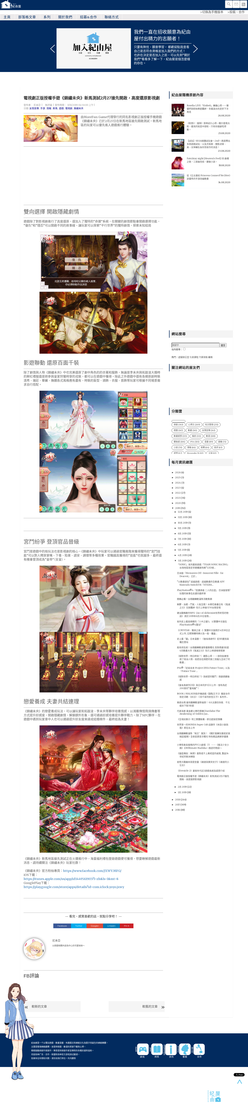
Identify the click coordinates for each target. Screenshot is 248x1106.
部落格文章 (27, 17)
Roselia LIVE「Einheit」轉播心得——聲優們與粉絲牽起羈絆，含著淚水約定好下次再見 (208, 108)
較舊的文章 (150, 1006)
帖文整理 (211, 424)
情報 (49, 108)
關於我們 (65, 17)
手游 (42, 108)
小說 (178, 447)
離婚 (210, 357)
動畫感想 (180, 436)
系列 (47, 17)
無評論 (48, 104)
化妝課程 (194, 357)
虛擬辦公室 (183, 357)
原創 (178, 424)
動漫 (210, 436)
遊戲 (61, 108)
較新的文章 (39, 1006)
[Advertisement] (93, 175)
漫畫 (208, 441)
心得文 (194, 424)
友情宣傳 (34, 108)
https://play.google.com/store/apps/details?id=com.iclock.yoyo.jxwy (74, 887)
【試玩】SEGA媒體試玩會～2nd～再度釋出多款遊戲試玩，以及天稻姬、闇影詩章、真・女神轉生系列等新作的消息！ (208, 144)
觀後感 (179, 441)
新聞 (205, 447)
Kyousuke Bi (195, 453)
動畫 (192, 430)
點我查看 (183, 47)
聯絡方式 (112, 17)
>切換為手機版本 (211, 12)
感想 (178, 453)
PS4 (194, 441)
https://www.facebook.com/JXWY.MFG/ (92, 871)
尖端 (212, 453)
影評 (218, 447)
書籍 (222, 441)
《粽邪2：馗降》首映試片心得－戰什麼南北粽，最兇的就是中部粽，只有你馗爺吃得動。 (208, 126)
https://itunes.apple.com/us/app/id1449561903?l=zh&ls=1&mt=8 (71, 879)
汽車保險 (203, 357)
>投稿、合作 (236, 12)
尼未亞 (37, 104)
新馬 (55, 108)
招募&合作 (88, 17)
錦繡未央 (78, 108)
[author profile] (34, 948)
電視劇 (68, 108)
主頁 (7, 17)
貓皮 (196, 436)
